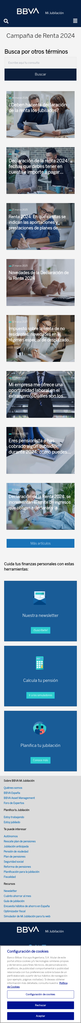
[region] (40, 984)
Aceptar (40, 1016)
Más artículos (41, 543)
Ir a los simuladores (40, 695)
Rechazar (40, 1005)
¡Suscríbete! (40, 630)
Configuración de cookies (40, 994)
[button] (75, 21)
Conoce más (40, 760)
